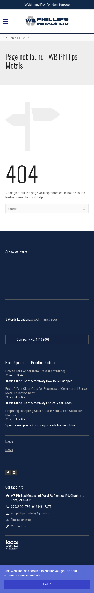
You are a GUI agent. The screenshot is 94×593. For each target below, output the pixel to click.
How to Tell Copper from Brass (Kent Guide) (35, 371)
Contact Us (18, 526)
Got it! (47, 584)
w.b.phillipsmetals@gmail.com (31, 513)
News (9, 450)
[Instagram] (14, 472)
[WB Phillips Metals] (47, 21)
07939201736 (20, 506)
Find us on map (21, 520)
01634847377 (41, 506)
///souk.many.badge (44, 319)
